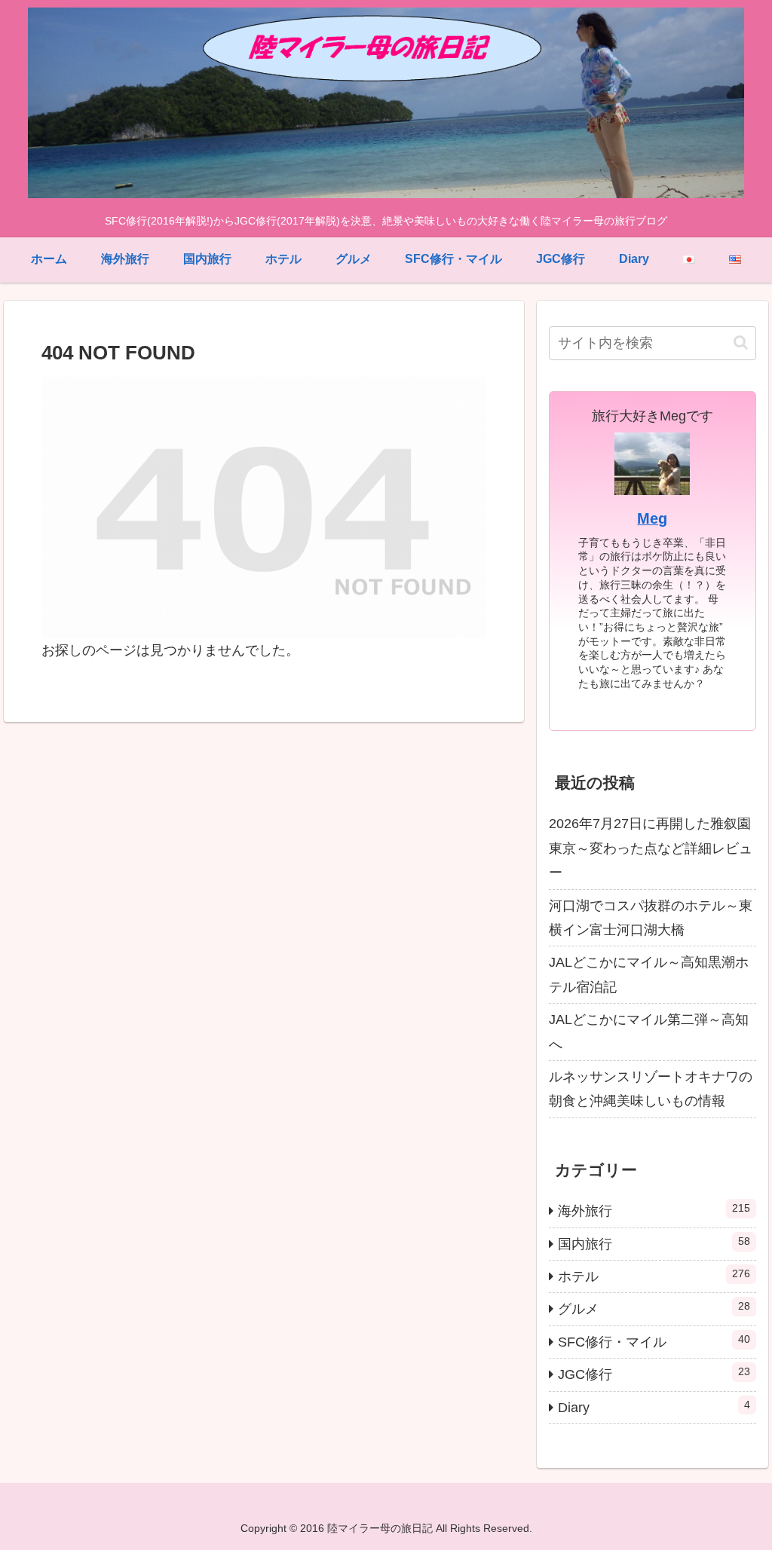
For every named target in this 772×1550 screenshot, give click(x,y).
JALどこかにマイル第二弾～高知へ (649, 1031)
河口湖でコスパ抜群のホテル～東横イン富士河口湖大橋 (650, 917)
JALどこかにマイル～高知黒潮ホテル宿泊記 (649, 974)
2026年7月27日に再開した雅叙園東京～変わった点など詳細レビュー (650, 848)
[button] (741, 342)
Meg (652, 518)
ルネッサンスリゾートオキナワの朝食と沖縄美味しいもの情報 (650, 1088)
